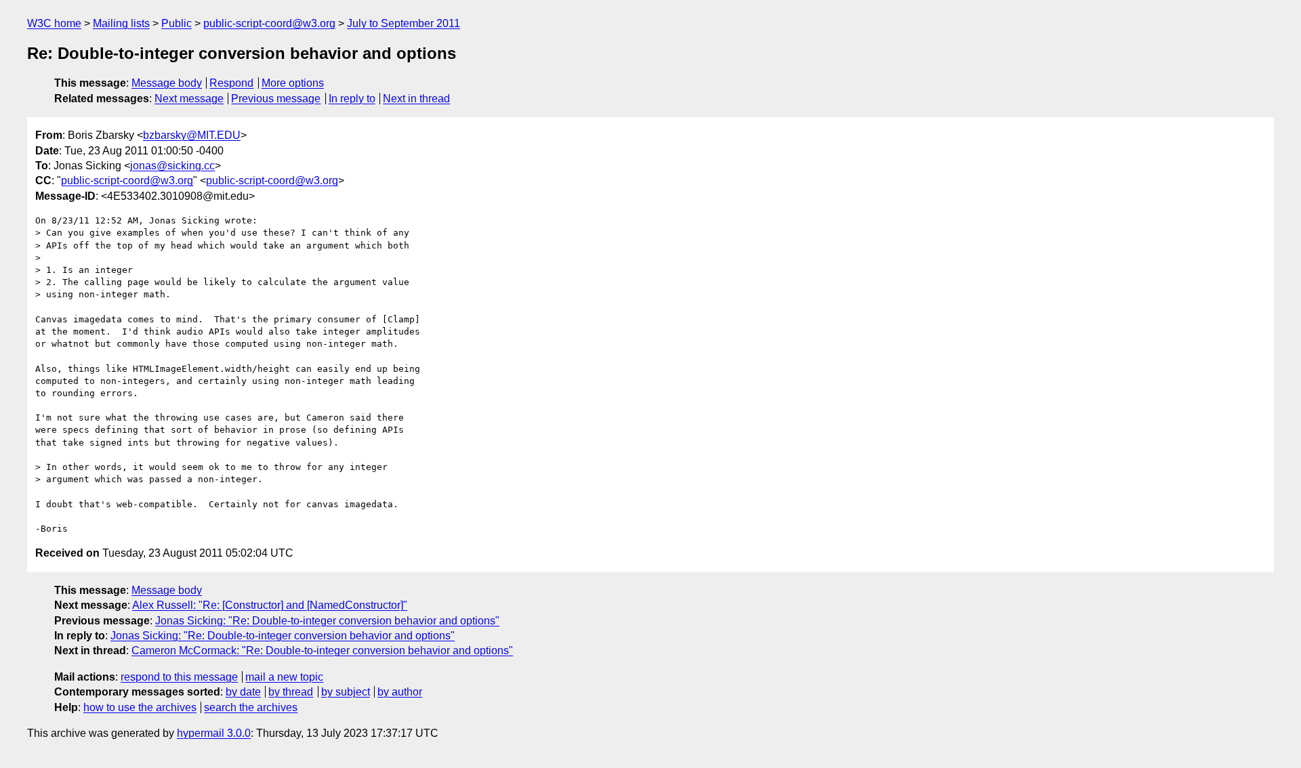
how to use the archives (140, 707)
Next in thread (416, 98)
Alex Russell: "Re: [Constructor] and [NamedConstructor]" (269, 605)
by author (399, 692)
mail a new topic (284, 677)
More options (293, 83)
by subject (345, 692)
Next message (189, 98)
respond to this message (179, 677)
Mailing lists (121, 23)
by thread (290, 692)
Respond (231, 83)
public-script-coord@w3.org (269, 23)
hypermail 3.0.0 (214, 733)
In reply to (352, 98)
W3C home (54, 23)
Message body (166, 83)
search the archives (250, 707)
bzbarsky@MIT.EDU (192, 135)
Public (176, 23)
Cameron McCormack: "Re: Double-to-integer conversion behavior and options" (322, 650)
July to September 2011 (403, 23)
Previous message (276, 98)
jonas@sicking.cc (172, 165)
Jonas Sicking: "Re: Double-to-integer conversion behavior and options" (327, 620)
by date (243, 692)
